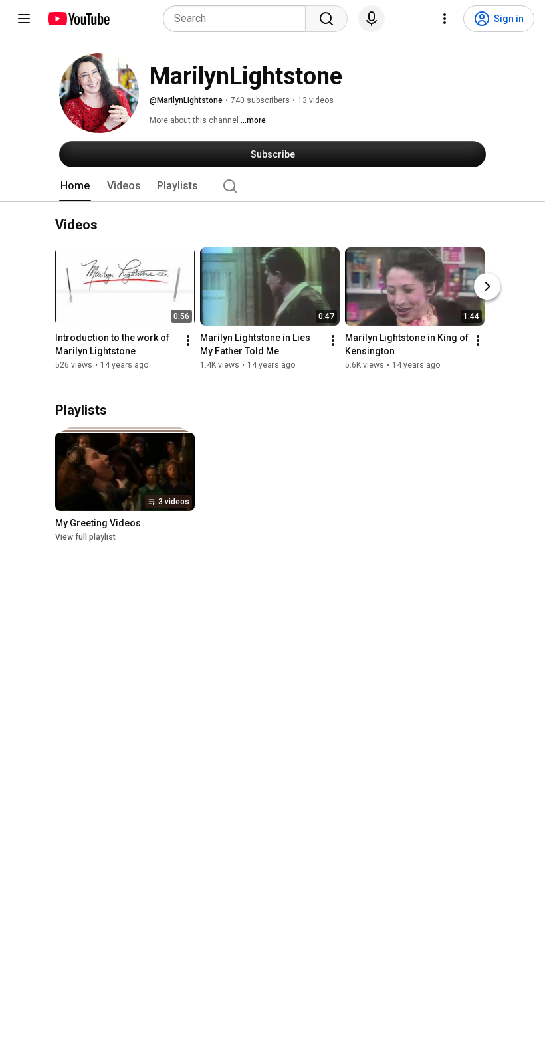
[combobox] (238, 19)
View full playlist (85, 537)
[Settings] (445, 19)
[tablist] (272, 186)
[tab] (75, 186)
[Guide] (24, 19)
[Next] (487, 286)
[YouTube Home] (78, 18)
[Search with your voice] (371, 18)
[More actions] (188, 340)
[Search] (326, 18)
